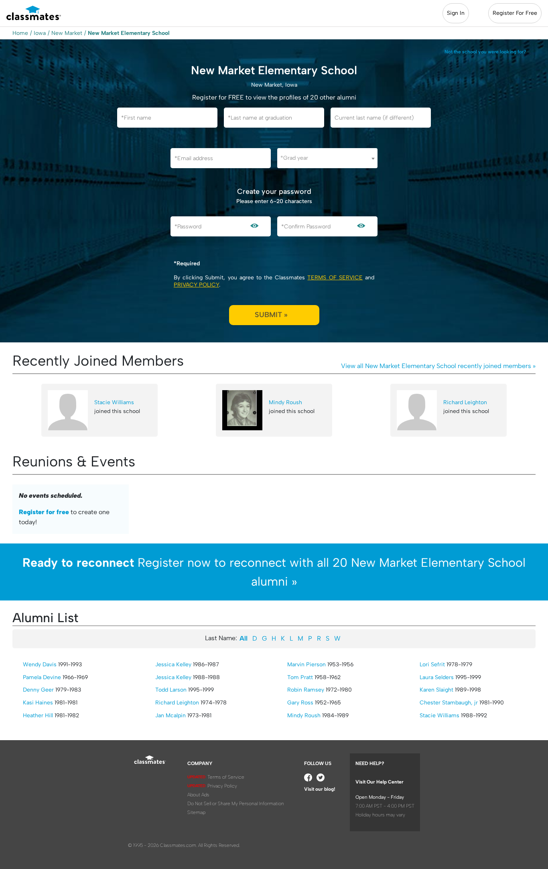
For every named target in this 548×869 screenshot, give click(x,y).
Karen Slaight (436, 689)
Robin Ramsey (305, 689)
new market (66, 33)
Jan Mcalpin (170, 715)
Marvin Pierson (306, 664)
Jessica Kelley (173, 664)
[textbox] (327, 158)
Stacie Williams (114, 402)
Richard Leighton (465, 402)
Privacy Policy (196, 284)
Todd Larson (171, 689)
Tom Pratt (300, 677)
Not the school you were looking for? (485, 52)
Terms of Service (334, 277)
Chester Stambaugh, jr (449, 702)
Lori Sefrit (432, 664)
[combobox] (327, 158)
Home (20, 33)
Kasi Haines (38, 702)
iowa (40, 33)
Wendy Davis (40, 664)
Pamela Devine (42, 677)
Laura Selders (437, 677)
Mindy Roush (285, 402)
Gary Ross (300, 702)
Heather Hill (38, 715)
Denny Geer (38, 689)
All (243, 638)
